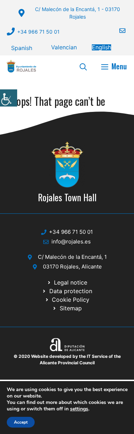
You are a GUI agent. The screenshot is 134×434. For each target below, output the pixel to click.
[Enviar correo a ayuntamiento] (118, 30)
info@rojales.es (71, 241)
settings (79, 409)
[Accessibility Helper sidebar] (8, 98)
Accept (21, 422)
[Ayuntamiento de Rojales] (21, 66)
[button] (83, 66)
